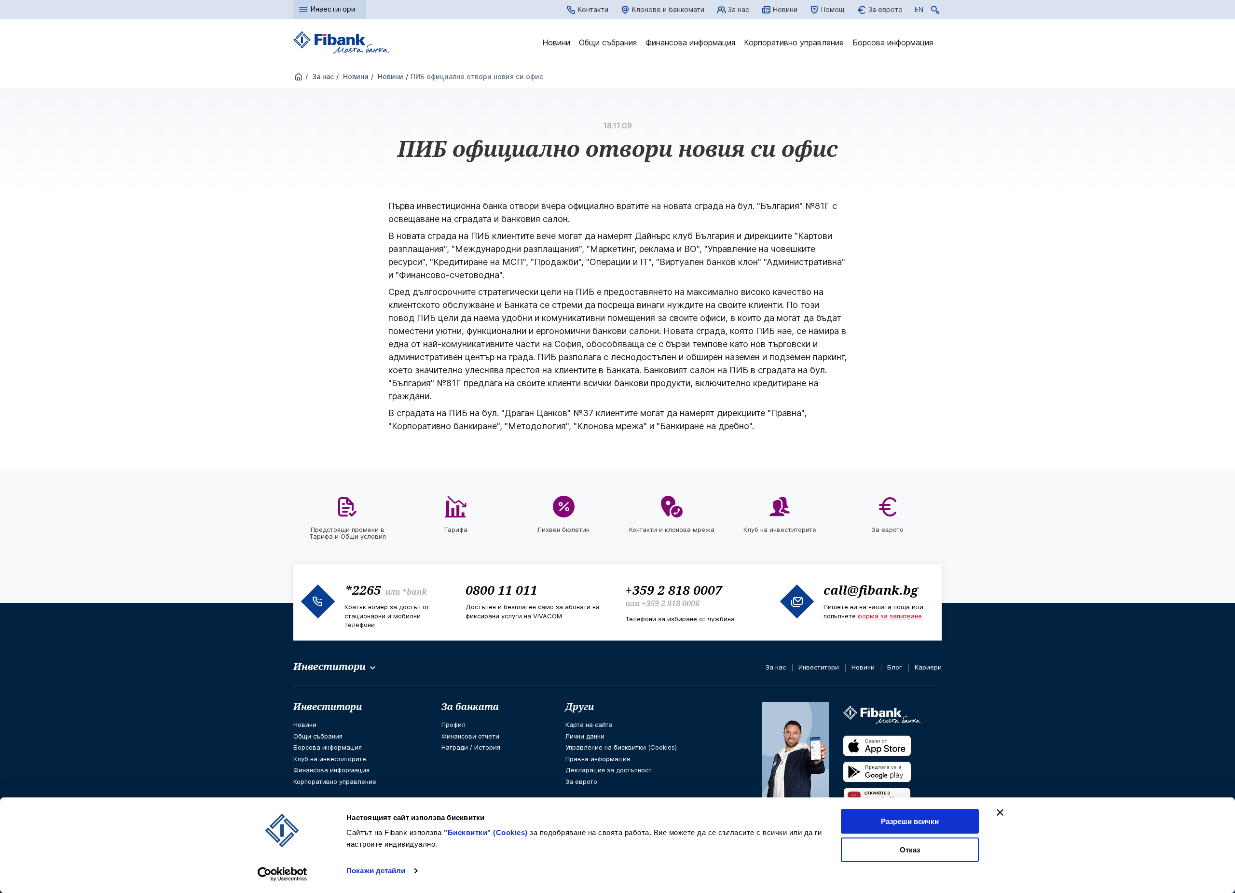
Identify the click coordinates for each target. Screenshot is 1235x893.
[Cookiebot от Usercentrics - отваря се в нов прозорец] (282, 874)
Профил (453, 724)
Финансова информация (690, 42)
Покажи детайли (375, 870)
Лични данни (584, 736)
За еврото (885, 9)
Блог (894, 667)
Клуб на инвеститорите (329, 759)
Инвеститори (818, 667)
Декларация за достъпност (608, 770)
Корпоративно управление (794, 42)
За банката (470, 706)
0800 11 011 (501, 590)
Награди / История (470, 747)
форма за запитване (890, 616)
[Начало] (298, 77)
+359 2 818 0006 (671, 603)
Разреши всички (910, 821)
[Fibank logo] (341, 42)
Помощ (833, 9)
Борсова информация (892, 42)
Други (579, 706)
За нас (738, 9)
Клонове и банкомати (668, 9)
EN (919, 11)
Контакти (593, 9)
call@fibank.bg (870, 590)
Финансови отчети (470, 736)
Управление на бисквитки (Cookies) (621, 747)
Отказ (910, 850)
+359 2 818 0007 (673, 590)
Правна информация (597, 759)
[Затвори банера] (1000, 812)
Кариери (928, 667)
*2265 (362, 590)
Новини (785, 9)
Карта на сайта (589, 724)
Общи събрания (608, 42)
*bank (414, 591)
